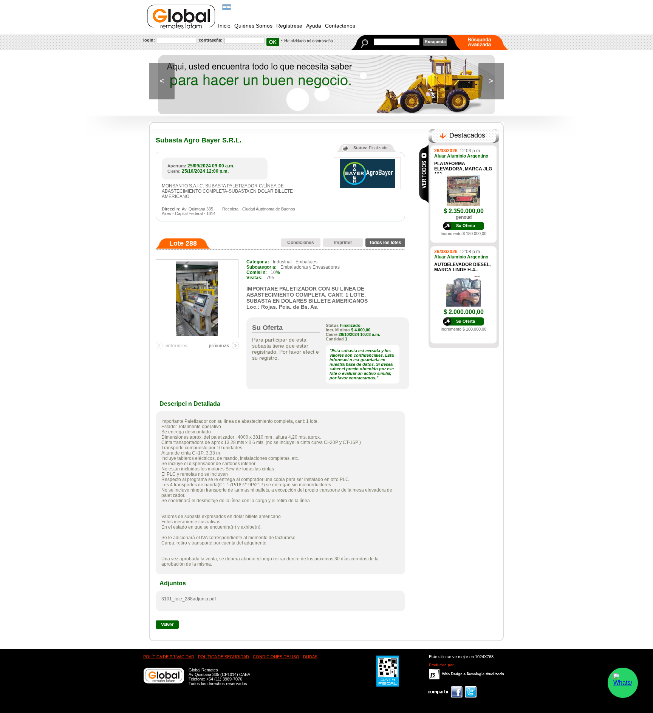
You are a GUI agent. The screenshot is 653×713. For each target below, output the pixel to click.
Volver (167, 624)
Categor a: (257, 261)
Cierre (331, 334)
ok (272, 42)
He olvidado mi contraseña (308, 41)
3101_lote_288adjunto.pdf (188, 599)
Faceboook (445, 692)
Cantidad (335, 339)
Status (332, 325)
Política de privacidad (168, 656)
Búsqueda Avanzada (484, 42)
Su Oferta (465, 225)
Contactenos (340, 26)
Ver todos (424, 174)
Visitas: (254, 277)
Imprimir (343, 242)
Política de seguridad (223, 656)
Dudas (310, 656)
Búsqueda (435, 42)
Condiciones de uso (276, 656)
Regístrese (289, 26)
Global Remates (181, 16)
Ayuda (313, 26)
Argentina (226, 7)
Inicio (224, 26)
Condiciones (300, 242)
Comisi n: (256, 272)
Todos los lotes (385, 242)
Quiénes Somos (253, 26)
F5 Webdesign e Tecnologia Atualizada (466, 674)
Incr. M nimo (338, 330)
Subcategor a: (261, 267)
